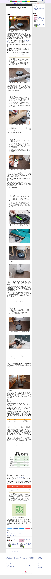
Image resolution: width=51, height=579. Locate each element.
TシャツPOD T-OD (25, 558)
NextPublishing (15, 565)
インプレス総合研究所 (9, 558)
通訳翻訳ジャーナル (31, 558)
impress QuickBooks (40, 558)
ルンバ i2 (8, 532)
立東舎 (23, 559)
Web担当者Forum (9, 557)
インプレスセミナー (16, 559)
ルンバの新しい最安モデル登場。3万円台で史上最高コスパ (27, 544)
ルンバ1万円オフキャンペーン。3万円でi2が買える (27, 540)
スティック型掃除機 (31, 3)
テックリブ (30, 565)
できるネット (8, 565)
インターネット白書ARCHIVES (10, 566)
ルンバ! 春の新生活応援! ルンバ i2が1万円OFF (14, 533)
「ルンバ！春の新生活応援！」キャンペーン (23, 477)
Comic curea (39, 557)
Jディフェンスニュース (32, 557)
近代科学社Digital (24, 565)
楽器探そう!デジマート (25, 557)
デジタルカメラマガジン (9, 564)
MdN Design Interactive (32, 564)
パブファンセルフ (40, 560)
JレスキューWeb (31, 559)
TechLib (30, 566)
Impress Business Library (16, 558)
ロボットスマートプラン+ (11, 535)
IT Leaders (8, 559)
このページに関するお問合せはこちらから (13, 551)
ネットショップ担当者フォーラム (17, 557)
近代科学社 (23, 564)
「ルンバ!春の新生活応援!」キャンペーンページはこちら (19, 486)
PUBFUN (38, 559)
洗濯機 (35, 3)
